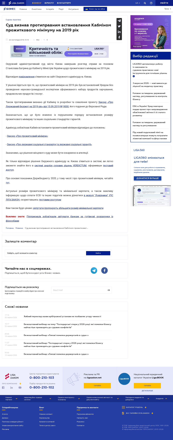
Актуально (73, 9)
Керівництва (44, 418)
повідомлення (27, 76)
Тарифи (97, 386)
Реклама (5, 429)
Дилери (5, 418)
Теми (166, 9)
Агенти (5, 414)
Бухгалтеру (64, 3)
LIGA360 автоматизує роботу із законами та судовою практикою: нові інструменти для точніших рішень (150, 70)
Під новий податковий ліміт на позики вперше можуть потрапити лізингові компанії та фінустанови (150, 135)
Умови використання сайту (12, 425)
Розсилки (80, 422)
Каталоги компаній (46, 422)
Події (61, 9)
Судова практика (13, 20)
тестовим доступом (50, 199)
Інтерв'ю (50, 9)
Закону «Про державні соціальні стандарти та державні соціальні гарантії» (49, 144)
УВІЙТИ (98, 253)
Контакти (80, 425)
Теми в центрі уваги (47, 425)
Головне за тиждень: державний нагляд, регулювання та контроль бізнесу (150, 96)
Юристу (49, 3)
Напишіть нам (82, 418)
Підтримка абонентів (85, 414)
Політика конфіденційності (12, 422)
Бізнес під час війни (97, 9)
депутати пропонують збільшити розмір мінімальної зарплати (68, 208)
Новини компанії (45, 414)
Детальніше (147, 391)
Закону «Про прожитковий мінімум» (27, 136)
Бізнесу (36, 3)
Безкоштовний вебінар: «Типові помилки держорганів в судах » (56, 335)
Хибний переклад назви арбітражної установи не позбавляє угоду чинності (62, 316)
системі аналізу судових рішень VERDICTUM (60, 165)
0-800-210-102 (41, 387)
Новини (23, 9)
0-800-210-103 (41, 377)
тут (7, 182)
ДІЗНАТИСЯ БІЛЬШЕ (148, 178)
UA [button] (136, 3)
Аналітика (36, 9)
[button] (3, 3)
